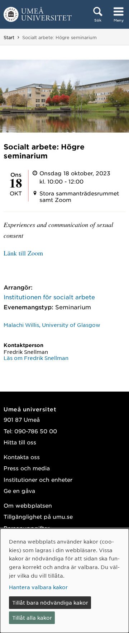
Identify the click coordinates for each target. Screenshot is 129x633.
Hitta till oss (20, 442)
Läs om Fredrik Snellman (36, 358)
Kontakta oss (22, 456)
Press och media (27, 468)
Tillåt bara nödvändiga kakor (50, 602)
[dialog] (64, 580)
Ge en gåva (19, 490)
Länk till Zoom (23, 253)
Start (9, 37)
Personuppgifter (26, 528)
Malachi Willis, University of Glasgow (52, 325)
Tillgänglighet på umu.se (38, 516)
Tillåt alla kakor (32, 617)
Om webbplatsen (28, 505)
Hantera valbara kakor (38, 587)
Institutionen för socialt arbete (49, 296)
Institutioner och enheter (38, 479)
